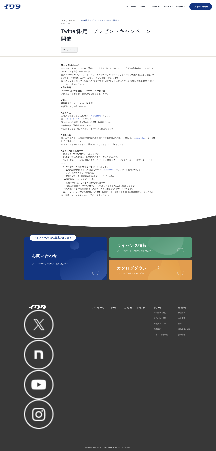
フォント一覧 (130, 6)
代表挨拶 (181, 313)
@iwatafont (95, 116)
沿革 (180, 324)
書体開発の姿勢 (184, 329)
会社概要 (181, 318)
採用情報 (181, 335)
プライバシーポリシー (121, 447)
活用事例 (156, 6)
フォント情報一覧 (161, 335)
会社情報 (182, 308)
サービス (144, 6)
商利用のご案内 (160, 313)
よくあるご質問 (160, 318)
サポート (158, 308)
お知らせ (141, 308)
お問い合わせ (202, 7)
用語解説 (157, 329)
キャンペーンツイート (73, 119)
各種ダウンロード (161, 324)
